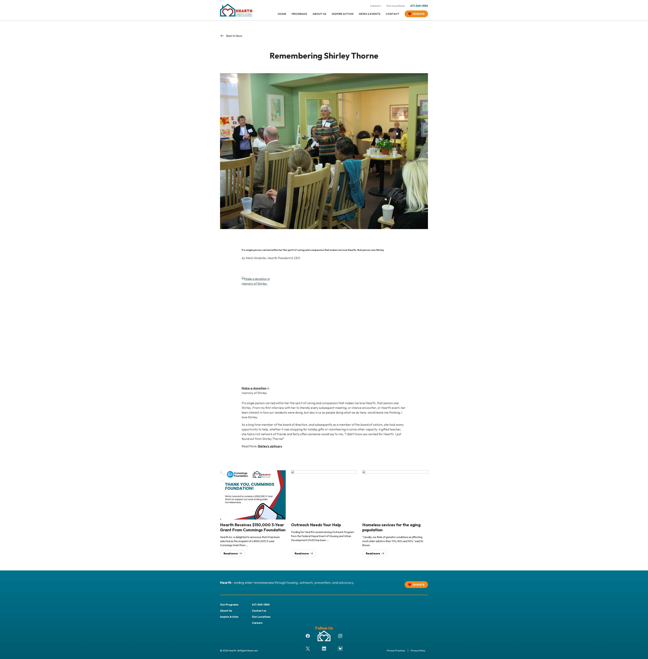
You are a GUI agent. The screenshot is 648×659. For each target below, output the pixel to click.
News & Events (369, 14)
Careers (375, 5)
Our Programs (229, 604)
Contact (392, 14)
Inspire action (343, 14)
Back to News (231, 36)
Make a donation (254, 388)
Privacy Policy (418, 650)
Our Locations (395, 5)
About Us (319, 14)
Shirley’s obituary (270, 446)
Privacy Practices (396, 650)
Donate (419, 14)
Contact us (259, 610)
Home (282, 14)
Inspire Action (229, 616)
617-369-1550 (419, 5)
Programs (299, 14)
